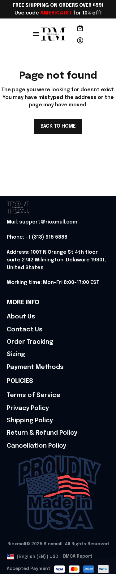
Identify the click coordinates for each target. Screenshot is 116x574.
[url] (42, 222)
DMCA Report (77, 556)
